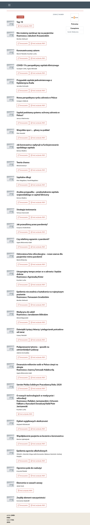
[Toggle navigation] (9, 5)
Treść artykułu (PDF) (25, 26)
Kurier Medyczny (73, 32)
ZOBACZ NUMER (58, 14)
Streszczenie (23, 43)
